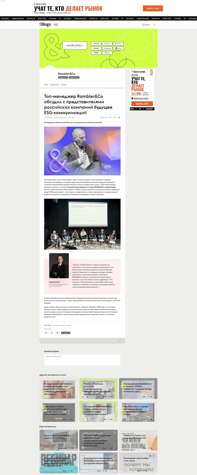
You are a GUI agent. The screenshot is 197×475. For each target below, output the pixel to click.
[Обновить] (62, 350)
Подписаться (63, 77)
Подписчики (54, 84)
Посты (46, 84)
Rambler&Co (66, 73)
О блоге (64, 84)
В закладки (65, 333)
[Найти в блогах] (154, 24)
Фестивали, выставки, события (62, 325)
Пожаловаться (74, 77)
